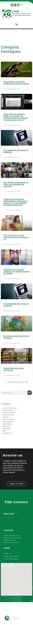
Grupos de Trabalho (8, 419)
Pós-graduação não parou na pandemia (16, 151)
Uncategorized (7, 433)
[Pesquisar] (30, 392)
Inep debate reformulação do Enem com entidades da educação (16, 184)
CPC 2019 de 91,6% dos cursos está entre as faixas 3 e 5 (16, 237)
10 (26, 382)
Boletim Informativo (8, 410)
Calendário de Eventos (9, 412)
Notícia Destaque (7, 424)
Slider (4, 431)
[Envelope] (18, 5)
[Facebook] (11, 5)
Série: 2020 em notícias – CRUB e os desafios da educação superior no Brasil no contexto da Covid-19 (16, 117)
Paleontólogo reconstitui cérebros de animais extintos (16, 83)
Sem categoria (7, 428)
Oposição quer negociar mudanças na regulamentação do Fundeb (16, 271)
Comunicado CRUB (8, 415)
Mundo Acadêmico (8, 421)
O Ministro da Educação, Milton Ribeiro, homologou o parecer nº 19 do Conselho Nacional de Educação (16, 202)
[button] (21, 5)
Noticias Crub (6, 426)
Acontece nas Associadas (10, 408)
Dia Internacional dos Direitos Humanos (16, 337)
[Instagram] (15, 5)
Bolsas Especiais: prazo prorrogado (14, 369)
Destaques (6, 417)
